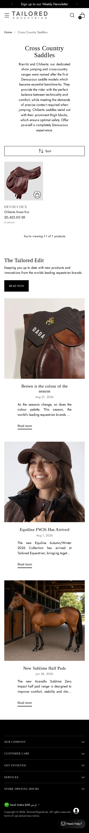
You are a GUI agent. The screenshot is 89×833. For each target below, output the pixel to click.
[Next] (77, 4)
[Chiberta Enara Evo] (23, 181)
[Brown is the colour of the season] (44, 338)
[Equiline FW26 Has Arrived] (44, 482)
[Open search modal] (72, 15)
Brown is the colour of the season (44, 389)
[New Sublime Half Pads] (44, 620)
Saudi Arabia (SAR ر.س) (23, 805)
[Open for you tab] (76, 810)
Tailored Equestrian (37, 812)
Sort (48, 151)
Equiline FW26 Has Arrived (44, 529)
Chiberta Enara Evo (16, 212)
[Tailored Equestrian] (29, 15)
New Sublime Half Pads (44, 668)
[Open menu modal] (7, 15)
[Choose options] (37, 194)
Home (8, 32)
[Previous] (12, 4)
